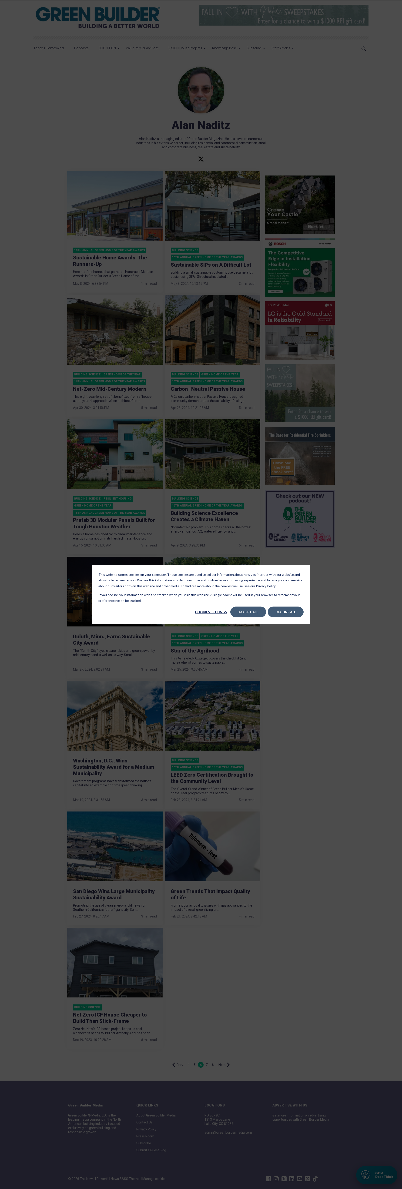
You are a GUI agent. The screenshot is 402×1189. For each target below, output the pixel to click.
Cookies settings (211, 612)
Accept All (248, 612)
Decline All (286, 612)
